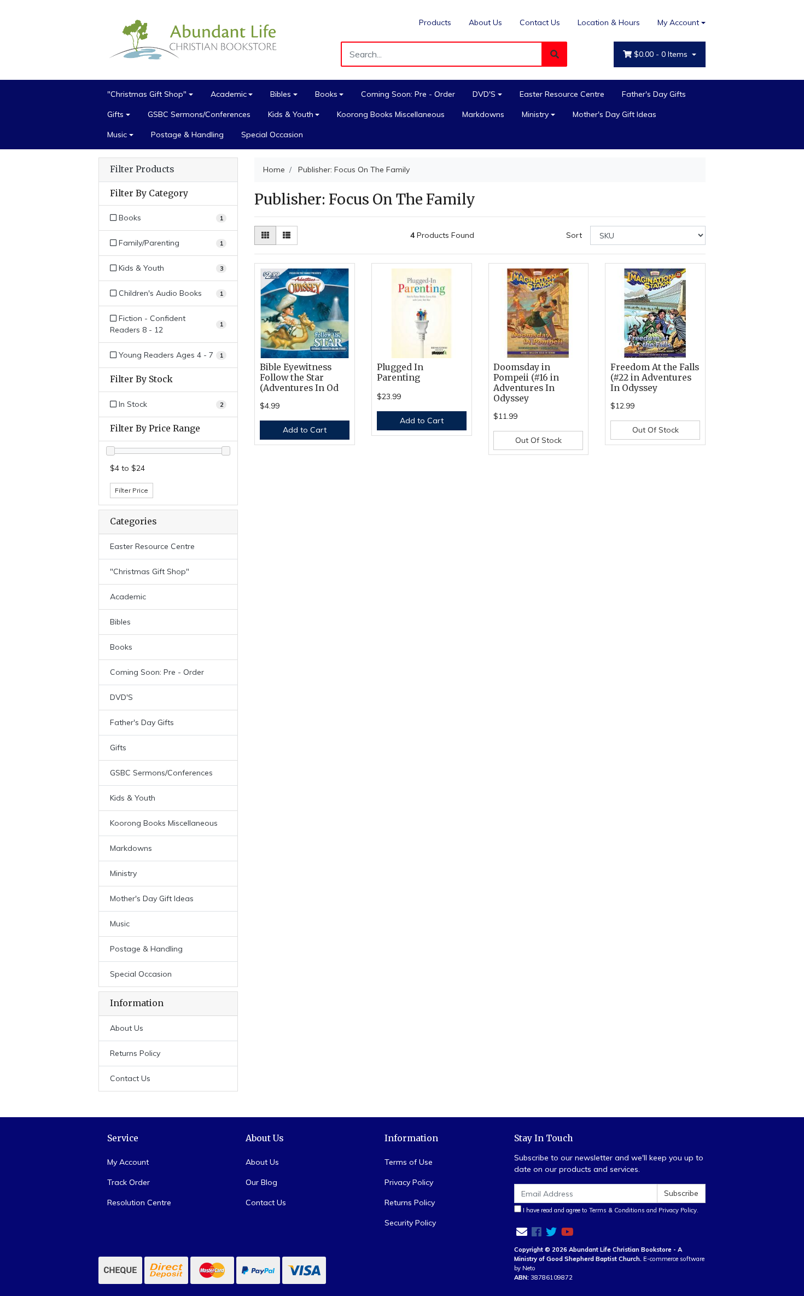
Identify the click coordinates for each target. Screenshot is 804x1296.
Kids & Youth (290, 114)
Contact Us (540, 22)
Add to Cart (305, 430)
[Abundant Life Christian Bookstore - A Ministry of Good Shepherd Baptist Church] (194, 39)
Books (326, 94)
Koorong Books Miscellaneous (391, 114)
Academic (229, 94)
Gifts (115, 114)
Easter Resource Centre (562, 94)
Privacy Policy (408, 1182)
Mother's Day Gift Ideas (614, 114)
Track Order (128, 1182)
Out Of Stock (538, 440)
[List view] (287, 235)
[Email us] (521, 1232)
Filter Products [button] (142, 169)
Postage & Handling (187, 134)
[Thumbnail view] (265, 235)
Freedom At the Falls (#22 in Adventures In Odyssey (654, 377)
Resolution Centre (139, 1202)
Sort (574, 235)
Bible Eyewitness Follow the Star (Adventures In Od (299, 377)
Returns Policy (135, 1053)
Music (117, 134)
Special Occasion (272, 134)
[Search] (554, 54)
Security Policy (410, 1223)
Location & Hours (609, 22)
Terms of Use (408, 1162)
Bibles (280, 94)
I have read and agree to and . (609, 1210)
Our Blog (261, 1182)
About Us (485, 22)
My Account (678, 22)
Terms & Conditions (617, 1210)
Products (435, 22)
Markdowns (483, 114)
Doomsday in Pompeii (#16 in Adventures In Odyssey (526, 383)
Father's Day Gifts (654, 94)
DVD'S (484, 94)
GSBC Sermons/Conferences (199, 114)
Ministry (535, 114)
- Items (662, 54)
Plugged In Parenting (400, 372)
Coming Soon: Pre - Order (408, 94)
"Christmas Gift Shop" (147, 94)
